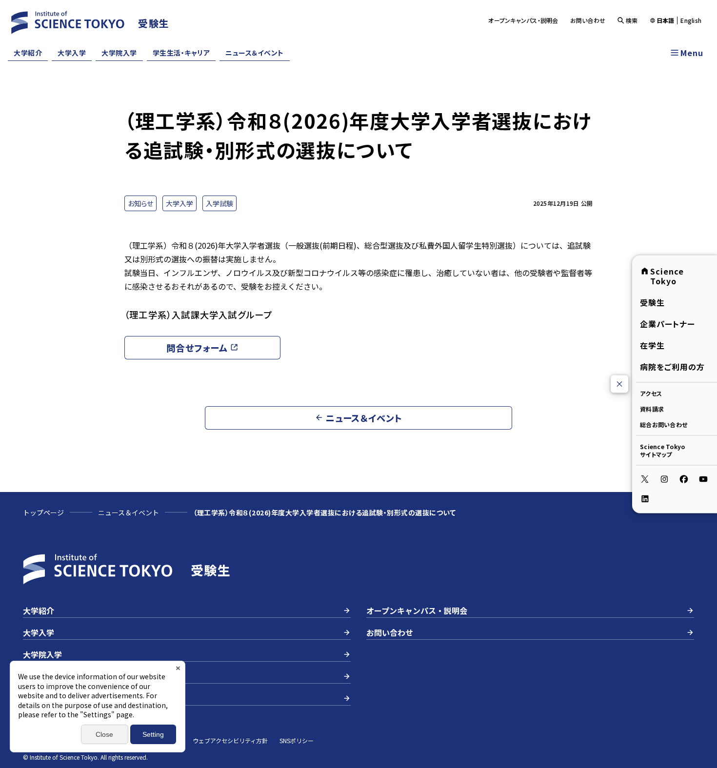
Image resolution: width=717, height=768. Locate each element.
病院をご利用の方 (672, 366)
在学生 (652, 345)
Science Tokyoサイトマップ (662, 450)
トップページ (43, 512)
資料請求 (652, 408)
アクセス (651, 393)
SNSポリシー (296, 740)
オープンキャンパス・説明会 (523, 20)
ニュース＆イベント (254, 53)
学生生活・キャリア (181, 53)
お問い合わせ (588, 20)
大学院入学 (119, 53)
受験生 (652, 302)
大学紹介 (28, 53)
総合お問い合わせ (663, 424)
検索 (632, 20)
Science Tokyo (667, 275)
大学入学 (72, 53)
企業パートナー (667, 323)
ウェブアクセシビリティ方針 (230, 740)
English (690, 20)
